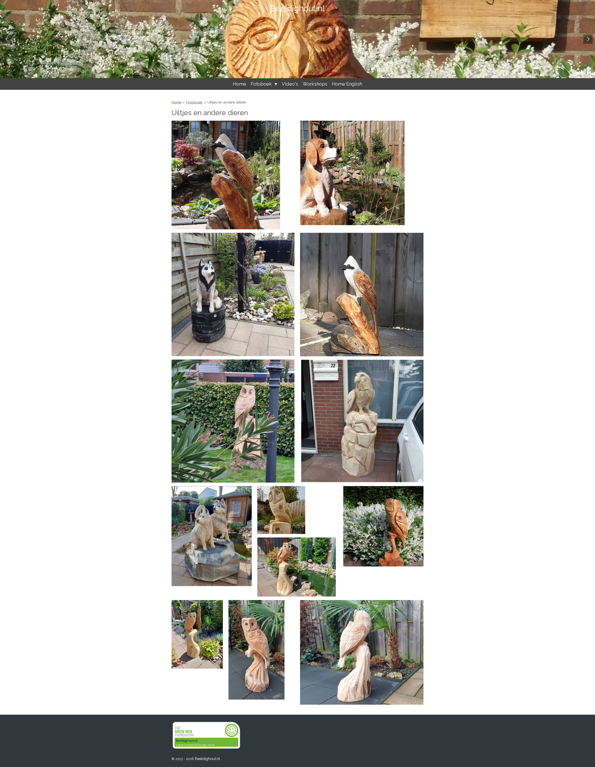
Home (176, 102)
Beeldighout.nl (297, 8)
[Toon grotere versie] (233, 294)
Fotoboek (194, 102)
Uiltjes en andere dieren (226, 102)
